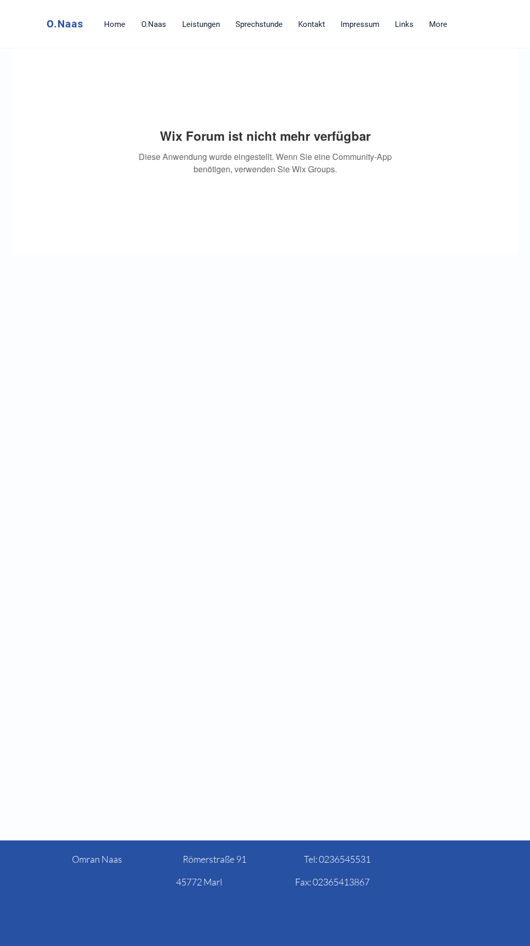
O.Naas (65, 24)
